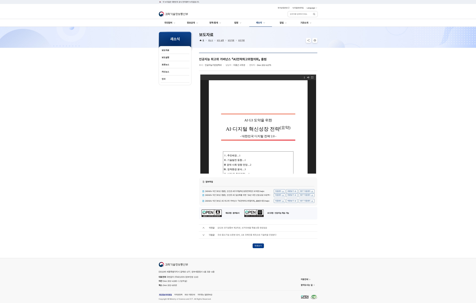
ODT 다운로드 (305, 191)
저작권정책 (178, 295)
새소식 (210, 40)
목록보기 (258, 246)
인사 (163, 79)
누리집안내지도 (298, 8)
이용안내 (304, 279)
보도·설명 (220, 40)
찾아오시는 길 (307, 285)
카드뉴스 (165, 72)
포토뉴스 (165, 64)
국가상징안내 (282, 8)
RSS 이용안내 (190, 295)
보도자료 (165, 50)
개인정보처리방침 (165, 295)
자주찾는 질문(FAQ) (205, 295)
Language (311, 8)
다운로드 (278, 191)
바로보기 (290, 191)
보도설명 (165, 57)
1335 (182, 277)
